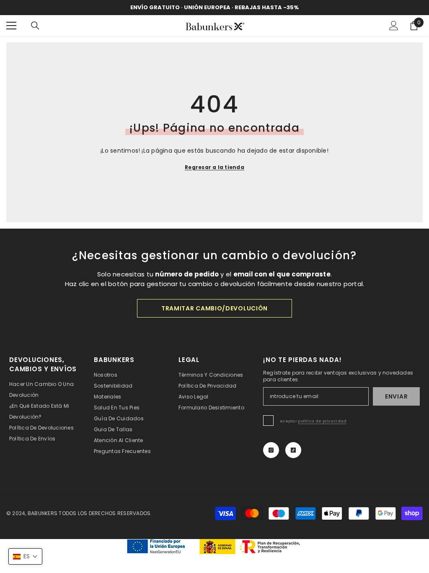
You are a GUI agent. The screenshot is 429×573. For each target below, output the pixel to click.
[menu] (11, 26)
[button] (25, 556)
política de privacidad (322, 421)
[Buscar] (35, 26)
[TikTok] (293, 450)
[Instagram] (271, 450)
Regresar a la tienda (214, 167)
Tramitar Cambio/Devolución (214, 308)
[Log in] (393, 25)
